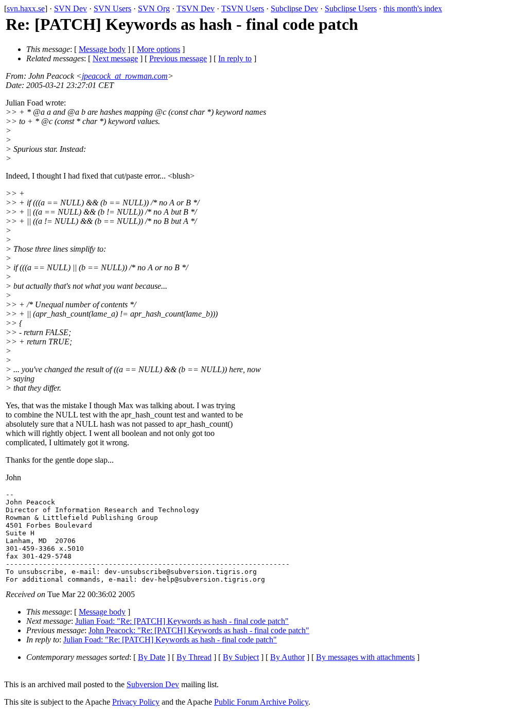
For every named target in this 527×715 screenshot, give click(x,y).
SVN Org (154, 8)
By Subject (241, 657)
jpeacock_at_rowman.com (125, 76)
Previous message (178, 58)
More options (158, 49)
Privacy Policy (136, 701)
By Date (151, 657)
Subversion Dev (153, 684)
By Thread (194, 657)
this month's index (412, 8)
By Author (287, 657)
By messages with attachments (365, 657)
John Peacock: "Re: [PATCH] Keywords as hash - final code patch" (199, 630)
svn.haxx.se (26, 8)
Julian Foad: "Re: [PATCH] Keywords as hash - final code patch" (182, 621)
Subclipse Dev (294, 8)
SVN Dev (70, 8)
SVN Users (112, 8)
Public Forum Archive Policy (261, 701)
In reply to (235, 58)
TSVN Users (242, 8)
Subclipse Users (351, 8)
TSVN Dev (196, 8)
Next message (115, 58)
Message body (102, 49)
